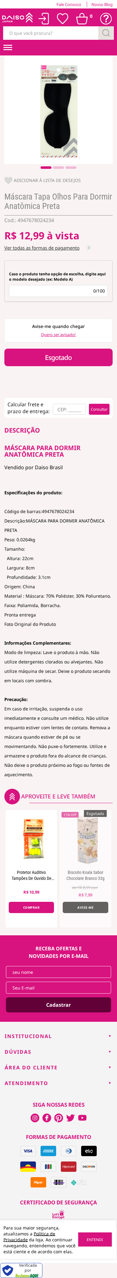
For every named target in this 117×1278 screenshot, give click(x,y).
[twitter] (70, 1118)
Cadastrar (58, 1004)
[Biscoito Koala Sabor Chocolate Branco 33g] (85, 838)
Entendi (95, 1239)
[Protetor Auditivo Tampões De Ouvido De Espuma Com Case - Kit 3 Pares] (31, 838)
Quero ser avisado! (58, 334)
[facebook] (35, 1118)
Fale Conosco (68, 4)
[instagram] (46, 1118)
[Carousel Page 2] (58, 167)
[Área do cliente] (43, 19)
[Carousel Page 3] (71, 167)
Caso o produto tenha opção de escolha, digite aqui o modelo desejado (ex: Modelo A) (57, 276)
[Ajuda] (106, 19)
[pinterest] (58, 1118)
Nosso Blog (102, 4)
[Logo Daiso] (16, 19)
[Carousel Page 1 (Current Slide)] (46, 167)
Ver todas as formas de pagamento (42, 248)
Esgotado (58, 357)
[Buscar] (106, 33)
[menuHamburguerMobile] (8, 47)
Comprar (31, 907)
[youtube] (82, 1118)
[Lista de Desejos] (63, 18)
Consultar (99, 409)
